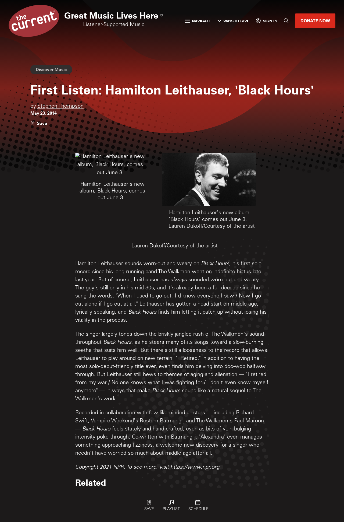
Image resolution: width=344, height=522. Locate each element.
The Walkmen (174, 272)
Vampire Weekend (112, 421)
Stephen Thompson (60, 106)
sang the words (94, 296)
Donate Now (315, 20)
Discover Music (51, 69)
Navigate (201, 20)
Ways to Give (236, 20)
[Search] (286, 20)
